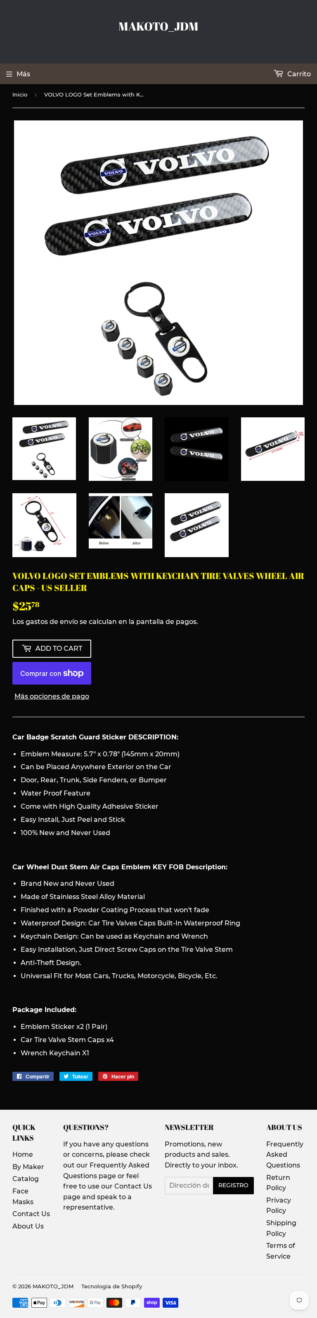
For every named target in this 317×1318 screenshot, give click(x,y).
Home (22, 1154)
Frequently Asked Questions (284, 1154)
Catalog (25, 1179)
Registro (233, 1185)
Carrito (298, 74)
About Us (28, 1226)
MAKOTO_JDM (158, 26)
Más (23, 74)
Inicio (19, 94)
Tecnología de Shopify (111, 1286)
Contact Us (31, 1214)
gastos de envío (52, 622)
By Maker (28, 1167)
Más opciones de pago (51, 696)
